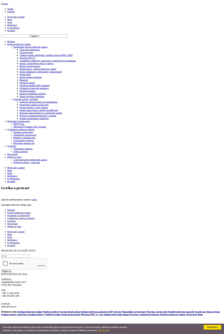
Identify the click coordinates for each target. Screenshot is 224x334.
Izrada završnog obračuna (32, 96)
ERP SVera (18, 124)
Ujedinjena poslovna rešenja (20, 129)
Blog (9, 19)
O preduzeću (13, 28)
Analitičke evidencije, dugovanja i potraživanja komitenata (48, 60)
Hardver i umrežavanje (24, 137)
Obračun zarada (27, 82)
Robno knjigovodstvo (30, 66)
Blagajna (24, 80)
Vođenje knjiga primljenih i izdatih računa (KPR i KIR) (46, 55)
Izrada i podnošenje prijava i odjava (37, 63)
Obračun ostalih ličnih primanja (35, 85)
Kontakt (11, 30)
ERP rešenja (114, 311)
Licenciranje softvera (23, 140)
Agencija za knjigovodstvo (30, 314)
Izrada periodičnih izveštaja (33, 93)
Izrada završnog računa (207, 311)
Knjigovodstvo (8, 314)
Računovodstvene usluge (173, 314)
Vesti (9, 22)
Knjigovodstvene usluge (19, 44)
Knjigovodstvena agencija (94, 311)
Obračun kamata (27, 91)
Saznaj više (103, 330)
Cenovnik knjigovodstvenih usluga (30, 159)
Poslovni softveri (51, 311)
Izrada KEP (25, 74)
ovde (34, 199)
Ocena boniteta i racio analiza (34, 107)
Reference (12, 25)
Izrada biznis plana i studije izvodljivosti (39, 110)
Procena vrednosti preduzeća (145, 314)
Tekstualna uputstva (22, 148)
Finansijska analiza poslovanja (34, 104)
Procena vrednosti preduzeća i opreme (38, 115)
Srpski (10, 9)
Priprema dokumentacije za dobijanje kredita (41, 113)
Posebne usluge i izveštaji (25, 99)
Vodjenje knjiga (52, 314)
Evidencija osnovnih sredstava (34, 88)
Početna (11, 41)
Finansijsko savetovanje (24, 135)
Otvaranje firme (194, 314)
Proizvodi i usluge (16, 17)
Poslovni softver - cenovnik (26, 162)
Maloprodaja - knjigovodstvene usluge (38, 69)
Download (12, 154)
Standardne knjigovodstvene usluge (30, 47)
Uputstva (11, 146)
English (11, 11)
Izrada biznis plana (70, 311)
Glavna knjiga (26, 52)
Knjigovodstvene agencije (181, 311)
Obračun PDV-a (27, 58)
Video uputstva (20, 151)
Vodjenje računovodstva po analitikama (38, 102)
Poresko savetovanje (23, 132)
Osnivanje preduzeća (30, 49)
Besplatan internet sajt (23, 143)
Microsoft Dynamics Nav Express (29, 126)
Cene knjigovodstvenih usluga (113, 314)
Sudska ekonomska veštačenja (34, 118)
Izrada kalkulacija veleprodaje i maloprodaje (41, 71)
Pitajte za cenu (14, 157)
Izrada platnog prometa (31, 77)
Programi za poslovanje (18, 121)
